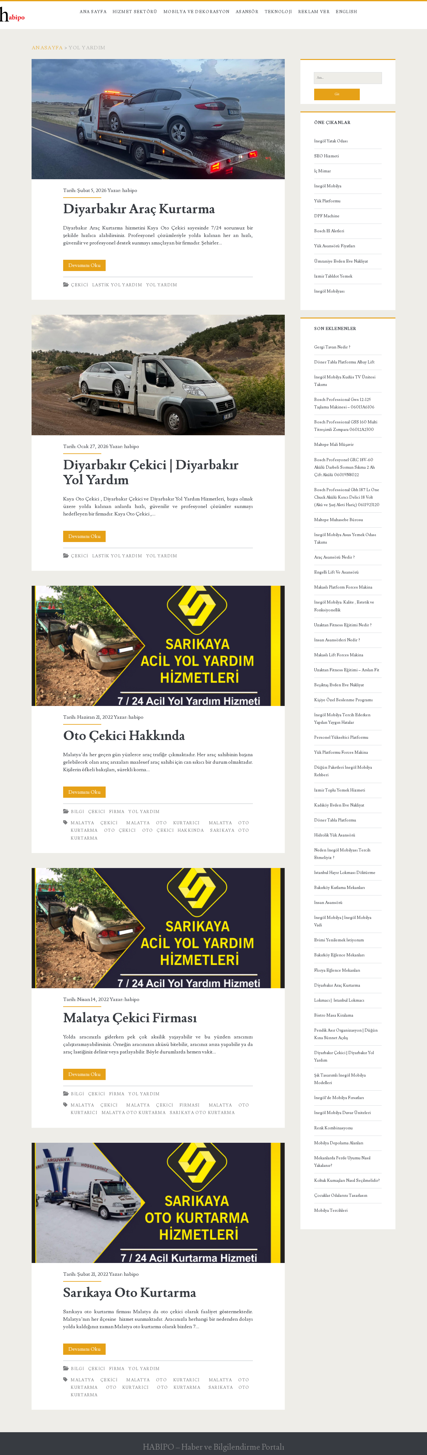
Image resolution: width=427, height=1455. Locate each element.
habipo (129, 190)
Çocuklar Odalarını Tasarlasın (340, 1195)
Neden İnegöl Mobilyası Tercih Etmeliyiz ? (342, 854)
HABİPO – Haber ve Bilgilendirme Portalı (213, 1447)
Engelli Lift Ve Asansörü (336, 572)
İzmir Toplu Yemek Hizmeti (339, 790)
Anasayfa (47, 48)
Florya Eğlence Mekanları (337, 970)
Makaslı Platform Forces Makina (343, 587)
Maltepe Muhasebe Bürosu (338, 519)
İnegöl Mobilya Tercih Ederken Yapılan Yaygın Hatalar (342, 719)
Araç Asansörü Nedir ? (334, 557)
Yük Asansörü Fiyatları (334, 246)
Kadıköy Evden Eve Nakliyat (339, 805)
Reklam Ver (314, 11)
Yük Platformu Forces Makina (341, 752)
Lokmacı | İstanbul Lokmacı (339, 1000)
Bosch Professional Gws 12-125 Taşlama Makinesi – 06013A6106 (344, 403)
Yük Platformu (327, 201)
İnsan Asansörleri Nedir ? (337, 640)
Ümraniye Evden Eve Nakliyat (341, 261)
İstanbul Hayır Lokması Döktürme (344, 872)
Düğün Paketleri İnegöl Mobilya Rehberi (343, 771)
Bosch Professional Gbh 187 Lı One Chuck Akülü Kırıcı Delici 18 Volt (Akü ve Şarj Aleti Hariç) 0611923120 (346, 497)
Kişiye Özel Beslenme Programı (343, 700)
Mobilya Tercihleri (331, 1210)
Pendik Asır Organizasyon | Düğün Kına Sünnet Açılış (346, 1034)
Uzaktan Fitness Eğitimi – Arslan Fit (346, 670)
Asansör (247, 11)
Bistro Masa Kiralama (333, 1015)
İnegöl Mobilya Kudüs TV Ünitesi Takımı (344, 381)
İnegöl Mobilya (327, 186)
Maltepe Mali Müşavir (334, 444)
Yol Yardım (162, 285)
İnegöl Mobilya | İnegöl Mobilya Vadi (342, 921)
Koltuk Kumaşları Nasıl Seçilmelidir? (347, 1180)
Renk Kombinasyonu (333, 1128)
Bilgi (77, 811)
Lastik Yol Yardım (117, 285)
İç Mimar (322, 171)
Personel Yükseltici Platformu (341, 737)
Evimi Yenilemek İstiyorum (339, 940)
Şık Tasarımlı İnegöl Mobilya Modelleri (340, 1079)
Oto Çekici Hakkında (158, 646)
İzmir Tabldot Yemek (333, 276)
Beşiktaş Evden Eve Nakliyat (339, 685)
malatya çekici (94, 823)
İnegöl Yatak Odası (331, 141)
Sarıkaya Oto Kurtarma (202, 1112)
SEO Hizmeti (326, 156)
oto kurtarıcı (127, 1387)
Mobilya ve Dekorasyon (196, 11)
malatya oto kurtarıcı (163, 823)
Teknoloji (278, 11)
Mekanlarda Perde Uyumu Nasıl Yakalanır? (342, 1162)
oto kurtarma (178, 1387)
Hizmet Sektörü (135, 11)
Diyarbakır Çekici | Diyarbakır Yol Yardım (158, 375)
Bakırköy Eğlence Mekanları (339, 955)
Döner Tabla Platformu (335, 820)
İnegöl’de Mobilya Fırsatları (339, 1097)
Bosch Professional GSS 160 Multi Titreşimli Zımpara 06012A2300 (345, 426)
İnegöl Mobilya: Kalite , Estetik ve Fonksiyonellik (344, 606)
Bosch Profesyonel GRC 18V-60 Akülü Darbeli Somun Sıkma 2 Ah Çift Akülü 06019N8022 (344, 467)
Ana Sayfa (93, 11)
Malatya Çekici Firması (158, 928)
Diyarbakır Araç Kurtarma (158, 119)
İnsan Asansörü (328, 902)
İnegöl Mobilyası (329, 291)
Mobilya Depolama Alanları (338, 1143)
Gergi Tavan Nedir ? (332, 347)
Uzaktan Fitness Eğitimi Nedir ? (343, 625)
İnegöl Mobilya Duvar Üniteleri (342, 1112)
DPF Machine (326, 216)
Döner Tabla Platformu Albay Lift (344, 362)
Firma (117, 811)
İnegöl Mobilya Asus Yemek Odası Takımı (345, 538)
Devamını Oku (87, 266)
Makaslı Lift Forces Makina (338, 655)
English (346, 11)
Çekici (79, 285)
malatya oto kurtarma (134, 1112)
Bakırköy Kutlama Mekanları (339, 887)
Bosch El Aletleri (329, 231)
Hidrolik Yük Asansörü (334, 835)
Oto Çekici (120, 830)
